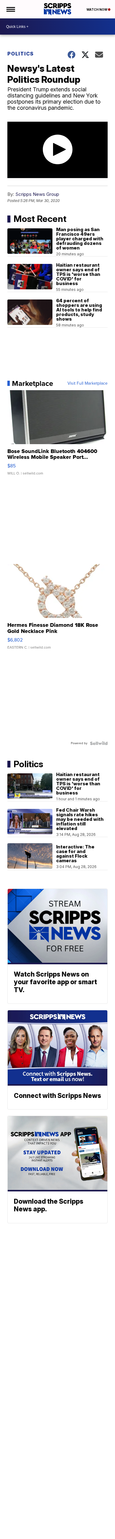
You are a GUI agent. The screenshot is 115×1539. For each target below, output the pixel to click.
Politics (20, 54)
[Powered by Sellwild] (99, 743)
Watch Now (97, 9)
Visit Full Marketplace (87, 383)
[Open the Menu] (10, 9)
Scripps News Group (37, 194)
